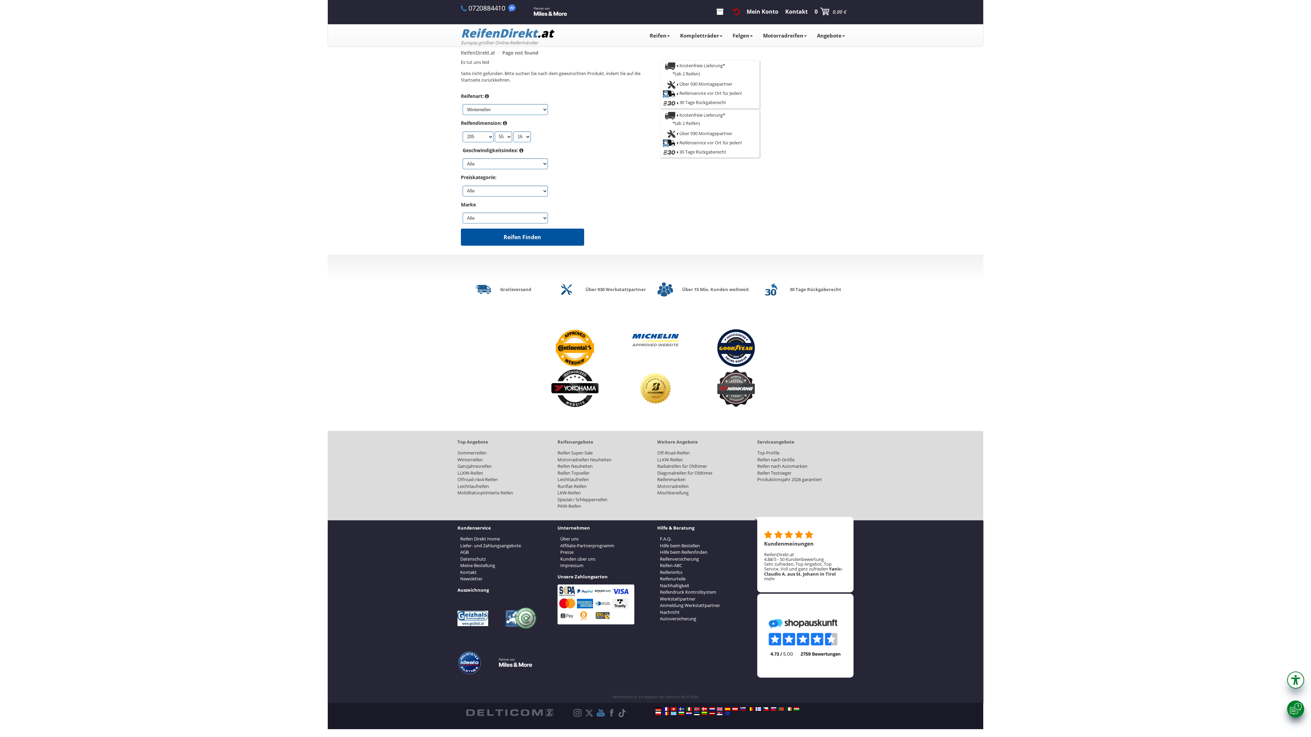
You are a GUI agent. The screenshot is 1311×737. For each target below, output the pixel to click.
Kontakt (468, 572)
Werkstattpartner (677, 599)
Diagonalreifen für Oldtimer (685, 473)
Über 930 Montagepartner (705, 84)
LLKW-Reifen (470, 473)
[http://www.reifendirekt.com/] (727, 713)
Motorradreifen (783, 35)
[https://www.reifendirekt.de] (658, 709)
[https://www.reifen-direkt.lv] (712, 713)
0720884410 (486, 8)
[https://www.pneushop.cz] (766, 709)
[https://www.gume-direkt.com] (743, 709)
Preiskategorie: (478, 177)
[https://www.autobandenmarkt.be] (750, 709)
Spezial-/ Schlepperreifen (582, 499)
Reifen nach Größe (775, 460)
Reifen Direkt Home (480, 539)
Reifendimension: (481, 123)
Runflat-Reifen (572, 486)
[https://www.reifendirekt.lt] (704, 713)
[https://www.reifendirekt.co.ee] (697, 713)
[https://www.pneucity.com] (781, 709)
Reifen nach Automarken (782, 466)
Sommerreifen (472, 453)
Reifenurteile (673, 579)
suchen (522, 73)
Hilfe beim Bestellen (680, 546)
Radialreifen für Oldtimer (682, 466)
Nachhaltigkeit (674, 585)
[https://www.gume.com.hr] (689, 713)
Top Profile (768, 453)
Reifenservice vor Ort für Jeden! (710, 93)
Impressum (571, 565)
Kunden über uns (577, 559)
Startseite (470, 80)
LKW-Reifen (569, 493)
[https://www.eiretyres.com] (789, 709)
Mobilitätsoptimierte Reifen (485, 493)
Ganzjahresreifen (474, 466)
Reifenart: (472, 96)
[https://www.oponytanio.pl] (658, 713)
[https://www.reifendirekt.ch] (673, 709)
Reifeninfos (671, 572)
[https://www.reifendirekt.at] (735, 709)
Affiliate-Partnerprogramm (587, 546)
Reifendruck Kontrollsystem (688, 592)
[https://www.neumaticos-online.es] (727, 709)
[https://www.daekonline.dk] (704, 709)
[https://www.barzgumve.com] (681, 713)
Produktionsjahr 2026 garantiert (789, 479)
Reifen (658, 35)
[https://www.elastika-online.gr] (673, 713)
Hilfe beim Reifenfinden (683, 552)
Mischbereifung (673, 493)
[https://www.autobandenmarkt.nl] (712, 709)
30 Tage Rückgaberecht (702, 102)
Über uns (569, 539)
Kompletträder (699, 35)
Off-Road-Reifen (673, 453)
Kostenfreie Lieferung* (702, 65)
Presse (567, 552)
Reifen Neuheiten (575, 466)
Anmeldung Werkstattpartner (690, 605)
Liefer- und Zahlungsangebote (490, 546)
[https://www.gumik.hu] (796, 709)
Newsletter (471, 579)
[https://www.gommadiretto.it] (689, 709)
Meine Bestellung (477, 565)
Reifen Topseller (574, 473)
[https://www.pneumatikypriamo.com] (773, 709)
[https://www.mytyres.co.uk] (719, 709)
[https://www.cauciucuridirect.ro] (666, 713)
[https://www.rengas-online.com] (758, 709)
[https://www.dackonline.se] (681, 709)
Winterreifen (470, 460)
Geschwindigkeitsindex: (490, 150)
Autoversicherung (678, 619)
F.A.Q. (666, 539)
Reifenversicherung (679, 559)
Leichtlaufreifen (473, 486)
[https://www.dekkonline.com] (697, 709)
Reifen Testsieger (774, 473)
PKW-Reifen (569, 506)
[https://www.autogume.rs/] (719, 713)
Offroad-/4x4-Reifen (477, 479)
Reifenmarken (671, 479)
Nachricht (670, 612)
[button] (1295, 680)
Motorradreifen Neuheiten (584, 460)
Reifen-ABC (671, 565)
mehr (769, 579)
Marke (468, 204)
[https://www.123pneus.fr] (666, 709)
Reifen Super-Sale (575, 453)
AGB (464, 552)
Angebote (829, 35)
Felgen (741, 35)
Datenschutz (473, 559)
